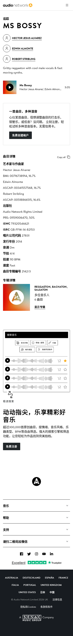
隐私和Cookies (28, 606)
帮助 (6, 518)
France (63, 577)
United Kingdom (51, 585)
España (49, 577)
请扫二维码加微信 (15, 542)
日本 (42, 592)
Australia (11, 577)
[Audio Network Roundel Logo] (36, 481)
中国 (52, 592)
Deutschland (31, 577)
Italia (15, 585)
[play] (9, 87)
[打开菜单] (67, 5)
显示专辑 (39, 307)
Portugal (29, 585)
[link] (17, 5)
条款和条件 (46, 606)
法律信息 (57, 599)
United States (27, 592)
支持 (6, 530)
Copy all (61, 157)
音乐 (6, 506)
